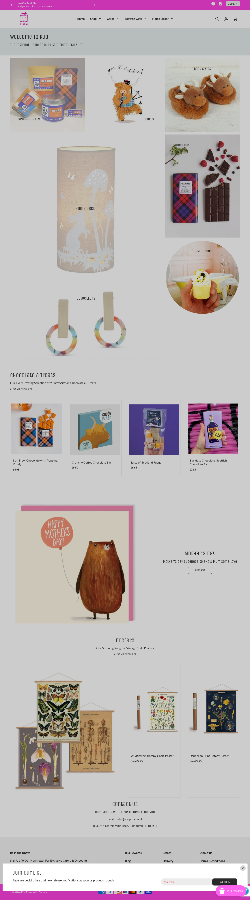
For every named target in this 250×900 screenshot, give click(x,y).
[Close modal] (242, 868)
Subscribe (225, 881)
